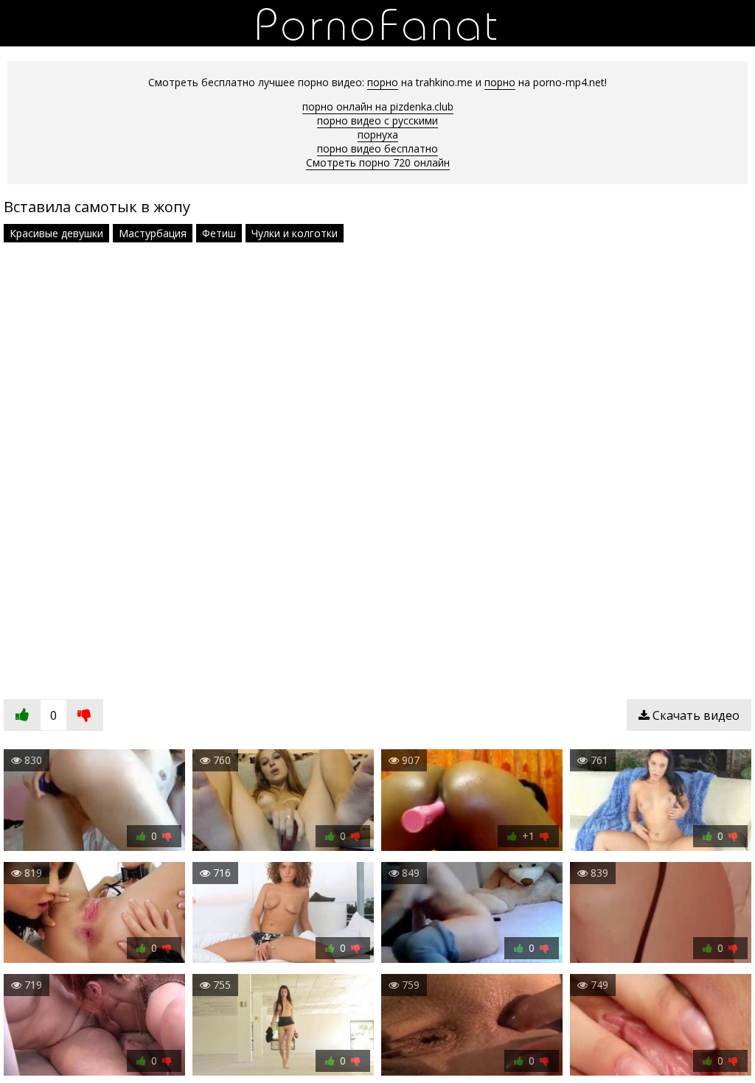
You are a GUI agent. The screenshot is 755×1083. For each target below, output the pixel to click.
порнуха (378, 134)
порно (382, 82)
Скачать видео (695, 715)
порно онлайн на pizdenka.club (377, 106)
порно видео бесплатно (377, 148)
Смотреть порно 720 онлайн (378, 162)
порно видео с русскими (377, 120)
